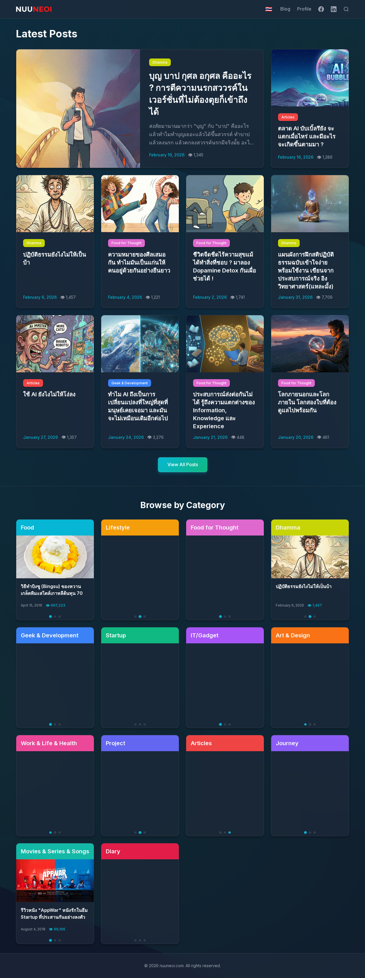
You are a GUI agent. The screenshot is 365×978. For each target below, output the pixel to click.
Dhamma (160, 62)
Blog (285, 9)
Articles (288, 117)
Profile (304, 9)
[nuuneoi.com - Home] (34, 9)
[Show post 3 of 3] (59, 616)
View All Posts (182, 464)
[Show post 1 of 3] (50, 616)
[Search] (346, 9)
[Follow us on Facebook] (321, 9)
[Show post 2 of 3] (55, 616)
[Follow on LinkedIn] (333, 9)
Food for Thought (126, 243)
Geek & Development (129, 383)
